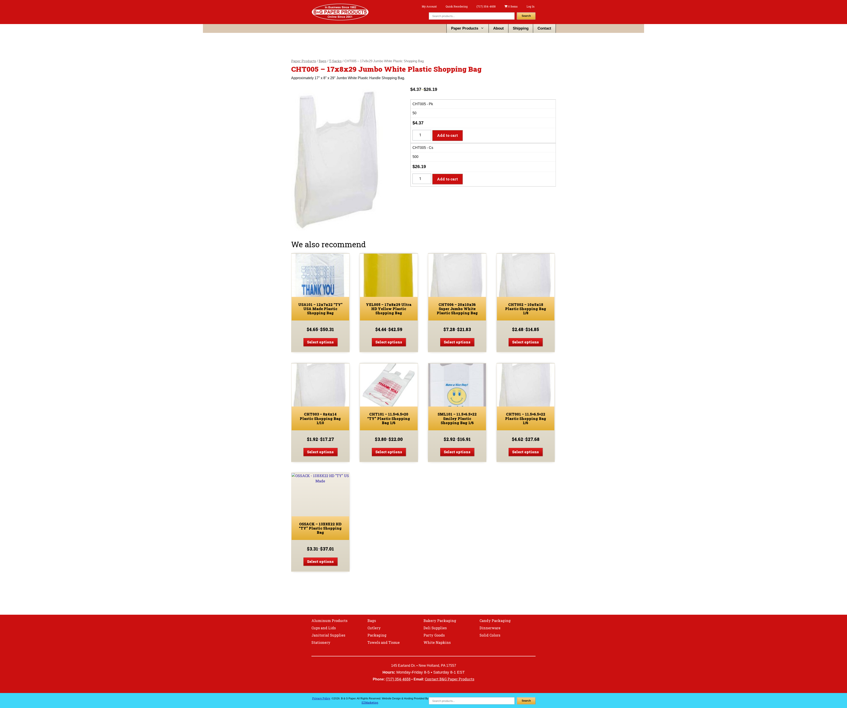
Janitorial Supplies (328, 635)
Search (526, 15)
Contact (544, 28)
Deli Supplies (435, 628)
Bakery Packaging (440, 620)
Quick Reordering (457, 6)
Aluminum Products (329, 620)
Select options (320, 342)
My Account (429, 6)
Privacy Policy (321, 698)
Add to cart (447, 135)
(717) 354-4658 (486, 6)
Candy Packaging (495, 620)
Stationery (320, 642)
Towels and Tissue (383, 642)
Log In (530, 6)
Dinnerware (490, 628)
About (498, 28)
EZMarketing (370, 702)
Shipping (520, 28)
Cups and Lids (323, 628)
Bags (322, 61)
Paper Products (464, 28)
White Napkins (437, 642)
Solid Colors (490, 635)
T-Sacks (335, 61)
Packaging (376, 635)
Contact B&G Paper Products (449, 679)
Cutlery (374, 628)
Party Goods (434, 635)
